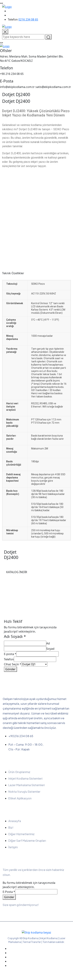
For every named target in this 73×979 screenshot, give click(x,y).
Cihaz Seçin (12, 664)
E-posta (10, 654)
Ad (48, 643)
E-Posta (9, 892)
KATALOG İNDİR (16, 572)
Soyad (50, 649)
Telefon (9, 659)
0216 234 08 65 (28, 19)
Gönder (10, 669)
